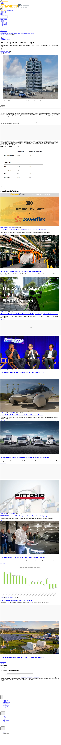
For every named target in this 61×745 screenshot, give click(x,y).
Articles (4, 33)
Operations (2, 26)
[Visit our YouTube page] (4, 668)
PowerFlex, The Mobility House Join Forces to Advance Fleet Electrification (23, 229)
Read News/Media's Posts (5, 52)
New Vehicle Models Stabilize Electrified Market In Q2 (17, 600)
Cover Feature (5, 1)
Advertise (2, 34)
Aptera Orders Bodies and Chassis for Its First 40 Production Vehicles (21, 415)
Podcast (21, 33)
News (1, 33)
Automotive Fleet (11, 188)
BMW (4, 185)
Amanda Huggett (11, 227)
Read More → (3, 234)
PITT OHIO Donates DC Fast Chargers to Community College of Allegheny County (26, 516)
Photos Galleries (14, 33)
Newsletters (2, 3)
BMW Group (8, 185)
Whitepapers (25, 33)
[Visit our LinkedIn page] (2, 668)
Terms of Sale (13, 743)
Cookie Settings (11, 34)
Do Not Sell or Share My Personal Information (25, 743)
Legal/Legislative (3, 24)
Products (18, 33)
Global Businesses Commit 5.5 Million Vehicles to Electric (15, 183)
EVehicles (9, 1)
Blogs (7, 33)
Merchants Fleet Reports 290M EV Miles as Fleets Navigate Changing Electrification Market (29, 314)
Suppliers (2, 28)
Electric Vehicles (3, 18)
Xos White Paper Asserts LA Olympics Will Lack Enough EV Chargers (22, 657)
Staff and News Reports (12, 554)
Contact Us (6, 34)
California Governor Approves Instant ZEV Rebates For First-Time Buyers (23, 557)
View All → (2, 663)
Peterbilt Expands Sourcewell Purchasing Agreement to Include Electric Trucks (24, 457)
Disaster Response (3, 15)
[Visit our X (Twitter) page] (3, 668)
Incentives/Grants (3, 22)
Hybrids (13, 1)
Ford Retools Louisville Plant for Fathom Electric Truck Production (21, 271)
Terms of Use (8, 743)
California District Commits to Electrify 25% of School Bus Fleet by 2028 (22, 372)
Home (1, 39)
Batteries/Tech (3, 11)
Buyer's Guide (31, 33)
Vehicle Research (3, 31)
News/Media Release (12, 412)
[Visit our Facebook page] (1, 668)
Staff (9, 268)
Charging (2, 13)
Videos (9, 33)
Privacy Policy (3, 743)
